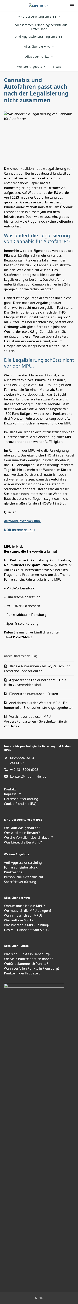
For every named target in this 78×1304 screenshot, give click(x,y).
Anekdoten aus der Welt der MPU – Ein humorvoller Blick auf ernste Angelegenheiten (39, 705)
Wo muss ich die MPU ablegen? (27, 910)
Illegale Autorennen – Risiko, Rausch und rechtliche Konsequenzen (37, 668)
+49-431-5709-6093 (24, 769)
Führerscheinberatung (21, 867)
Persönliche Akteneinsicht (23, 877)
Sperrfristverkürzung (20, 882)
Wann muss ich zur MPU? (23, 915)
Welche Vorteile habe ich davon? (28, 837)
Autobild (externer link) (22, 521)
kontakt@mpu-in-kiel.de (28, 776)
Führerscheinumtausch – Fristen (33, 694)
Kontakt (10, 789)
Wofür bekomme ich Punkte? (26, 963)
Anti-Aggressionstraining (23, 862)
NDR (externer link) (19, 530)
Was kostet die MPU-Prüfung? (26, 925)
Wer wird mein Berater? (22, 832)
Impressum (12, 794)
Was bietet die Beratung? (23, 842)
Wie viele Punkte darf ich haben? (28, 959)
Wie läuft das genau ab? (22, 828)
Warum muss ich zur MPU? (24, 906)
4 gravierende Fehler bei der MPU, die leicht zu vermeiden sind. (35, 682)
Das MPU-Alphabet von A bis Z (27, 930)
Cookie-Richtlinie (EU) (20, 803)
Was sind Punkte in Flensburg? (27, 954)
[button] (72, 5)
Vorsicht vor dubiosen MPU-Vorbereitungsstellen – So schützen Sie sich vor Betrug (37, 721)
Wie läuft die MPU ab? (20, 920)
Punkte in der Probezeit (22, 973)
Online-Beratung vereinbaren (18, 1058)
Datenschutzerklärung (21, 799)
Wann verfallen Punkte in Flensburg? (31, 968)
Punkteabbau (14, 872)
